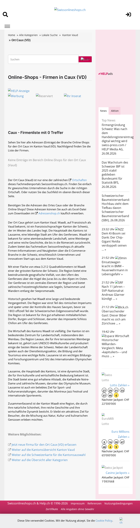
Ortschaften (79, 180)
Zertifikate (52, 509)
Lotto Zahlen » (119, 385)
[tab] (103, 110)
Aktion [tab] (115, 110)
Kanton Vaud (70, 35)
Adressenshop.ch (49, 213)
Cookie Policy (104, 520)
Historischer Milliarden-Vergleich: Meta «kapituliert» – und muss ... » (114, 348)
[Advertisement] (119, 50)
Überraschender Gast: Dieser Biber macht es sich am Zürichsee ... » (114, 317)
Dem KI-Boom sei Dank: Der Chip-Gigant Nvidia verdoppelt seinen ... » (114, 241)
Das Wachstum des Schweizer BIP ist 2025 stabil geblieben (115, 168)
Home (11, 35)
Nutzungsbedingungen (118, 503)
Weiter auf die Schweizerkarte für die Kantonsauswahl (48, 455)
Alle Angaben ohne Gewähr (77, 509)
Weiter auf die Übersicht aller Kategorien (40, 460)
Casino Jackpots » (117, 473)
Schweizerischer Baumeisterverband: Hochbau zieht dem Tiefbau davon (116, 202)
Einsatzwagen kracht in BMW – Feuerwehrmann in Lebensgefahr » (115, 268)
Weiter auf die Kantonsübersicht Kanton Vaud (43, 450)
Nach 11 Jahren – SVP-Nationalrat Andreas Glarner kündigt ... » (113, 293)
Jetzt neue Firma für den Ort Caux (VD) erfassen (44, 445)
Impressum (78, 503)
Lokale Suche (50, 35)
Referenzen (95, 503)
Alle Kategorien (28, 35)
